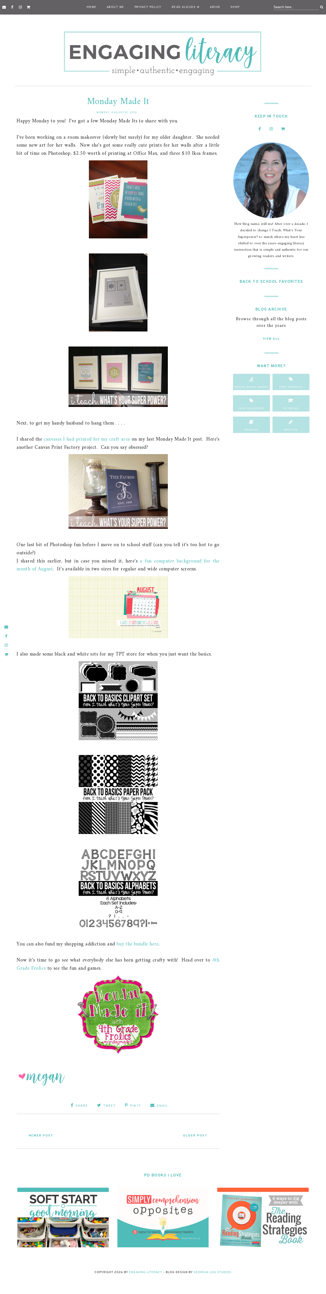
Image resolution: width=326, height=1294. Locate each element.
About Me (115, 7)
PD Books (291, 408)
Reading (252, 429)
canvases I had (60, 439)
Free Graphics (291, 387)
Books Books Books (251, 387)
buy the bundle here (138, 944)
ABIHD (215, 7)
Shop (235, 7)
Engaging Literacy (145, 1272)
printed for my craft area (103, 439)
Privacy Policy (147, 7)
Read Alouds (184, 7)
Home (92, 7)
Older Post (195, 1136)
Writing (291, 429)
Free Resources (252, 408)
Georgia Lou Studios (213, 1272)
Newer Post (41, 1136)
